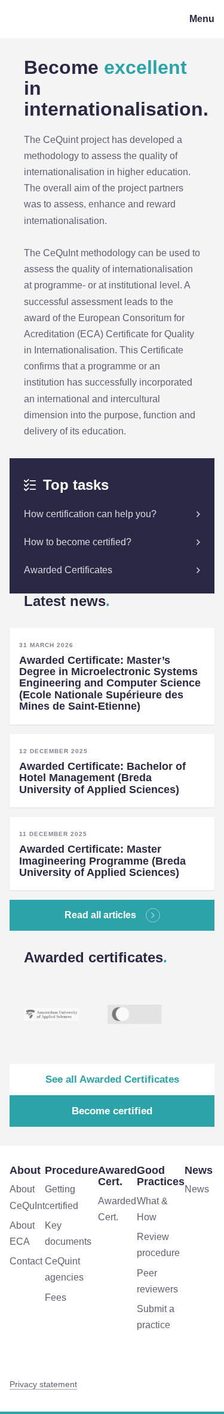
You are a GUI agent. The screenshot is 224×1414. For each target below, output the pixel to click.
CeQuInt (39, 19)
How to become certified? (77, 542)
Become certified (112, 1111)
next (202, 1015)
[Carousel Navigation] (202, 1015)
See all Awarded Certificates (112, 1079)
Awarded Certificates (68, 570)
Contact (26, 1261)
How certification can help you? (90, 514)
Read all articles (100, 915)
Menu (201, 19)
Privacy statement (43, 1384)
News (197, 1189)
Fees (55, 1297)
